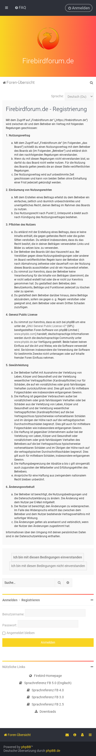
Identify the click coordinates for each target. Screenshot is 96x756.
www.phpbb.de (23, 342)
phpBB (26, 747)
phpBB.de (53, 751)
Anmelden (9, 600)
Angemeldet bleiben (21, 633)
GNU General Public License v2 (46, 326)
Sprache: (57, 96)
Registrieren (30, 600)
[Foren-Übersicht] (48, 38)
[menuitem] (20, 7)
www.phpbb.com (24, 334)
